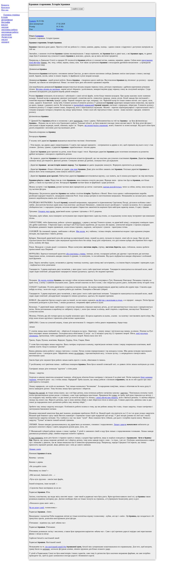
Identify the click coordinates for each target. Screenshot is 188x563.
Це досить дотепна (46, 280)
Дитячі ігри (6, 37)
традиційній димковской (83, 105)
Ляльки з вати (35, 449)
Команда (5, 5)
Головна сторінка (11, 15)
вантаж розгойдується (112, 187)
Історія (4, 17)
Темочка (59, 29)
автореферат (7, 20)
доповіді (5, 42)
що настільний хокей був (55, 547)
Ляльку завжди (120, 424)
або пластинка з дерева (75, 254)
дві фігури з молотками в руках (109, 300)
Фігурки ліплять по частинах (48, 89)
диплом (4, 27)
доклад (4, 39)
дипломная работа (9, 32)
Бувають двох (44, 211)
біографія (5, 22)
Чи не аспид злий (36, 507)
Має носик (80, 231)
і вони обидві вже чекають (107, 397)
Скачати (32, 21)
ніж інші (74, 169)
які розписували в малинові (96, 125)
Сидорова (39, 36)
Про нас (5, 10)
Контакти (5, 7)
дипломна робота (9, 29)
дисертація (6, 34)
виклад (4, 24)
